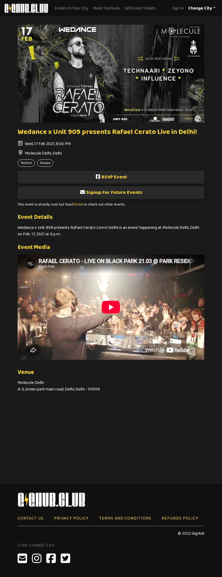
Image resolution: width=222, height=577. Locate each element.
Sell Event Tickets (140, 8)
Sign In (178, 8)
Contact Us (31, 518)
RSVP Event (114, 177)
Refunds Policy (180, 518)
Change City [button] (200, 8)
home (78, 204)
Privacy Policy (71, 518)
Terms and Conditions (125, 518)
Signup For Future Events (114, 192)
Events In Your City (72, 8)
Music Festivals (106, 8)
